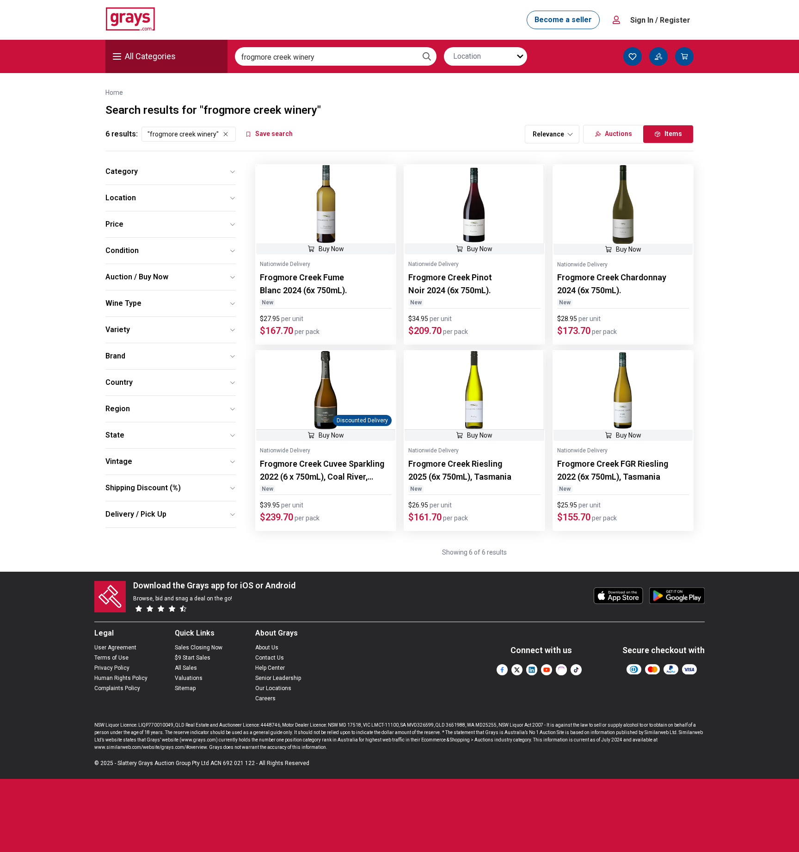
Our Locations (273, 688)
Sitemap (185, 688)
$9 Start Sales (192, 657)
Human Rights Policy (121, 678)
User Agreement (115, 647)
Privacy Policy (111, 668)
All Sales (186, 668)
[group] (325, 204)
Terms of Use (111, 657)
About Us (266, 647)
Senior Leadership (278, 678)
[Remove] (225, 134)
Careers (265, 698)
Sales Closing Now (198, 647)
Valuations (189, 678)
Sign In (660, 20)
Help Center (270, 668)
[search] (427, 56)
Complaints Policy (117, 688)
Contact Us (269, 657)
